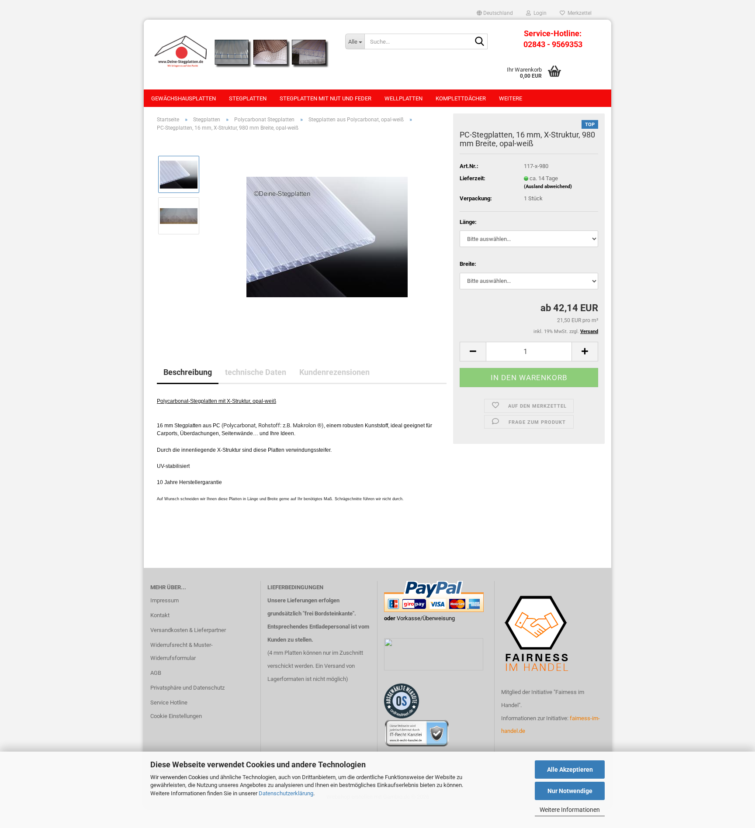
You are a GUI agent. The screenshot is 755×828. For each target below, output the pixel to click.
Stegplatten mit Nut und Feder (325, 98)
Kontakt (160, 615)
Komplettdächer (461, 98)
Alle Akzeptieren (570, 769)
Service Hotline (168, 702)
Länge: (468, 222)
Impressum (164, 600)
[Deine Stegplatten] (241, 52)
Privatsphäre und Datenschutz (187, 687)
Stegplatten (248, 98)
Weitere (510, 98)
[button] (494, 13)
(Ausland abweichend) (548, 186)
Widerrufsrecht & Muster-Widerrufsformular (181, 651)
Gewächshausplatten (183, 98)
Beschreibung (187, 372)
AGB (155, 673)
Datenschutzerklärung (286, 793)
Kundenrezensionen (334, 372)
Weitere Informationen (570, 809)
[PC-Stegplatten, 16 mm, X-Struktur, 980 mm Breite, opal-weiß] (327, 236)
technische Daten (255, 372)
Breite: (468, 264)
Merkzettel (578, 13)
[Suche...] (479, 42)
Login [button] (539, 13)
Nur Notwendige (569, 790)
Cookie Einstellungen (176, 716)
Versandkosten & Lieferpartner (188, 630)
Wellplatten (403, 98)
